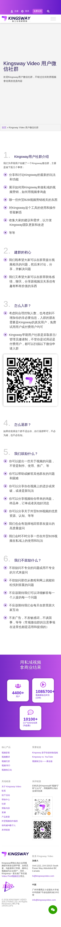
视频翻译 (6, 757)
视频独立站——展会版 (42, 761)
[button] (48, 11)
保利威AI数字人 (9, 825)
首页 (4, 127)
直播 (4, 812)
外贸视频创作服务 (10, 821)
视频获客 (6, 752)
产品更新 (6, 817)
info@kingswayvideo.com (44, 900)
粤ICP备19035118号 (11, 905)
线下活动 (6, 795)
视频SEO (6, 765)
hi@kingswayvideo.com (43, 876)
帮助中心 (6, 799)
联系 (4, 791)
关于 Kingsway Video (11, 786)
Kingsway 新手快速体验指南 (45, 752)
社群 (4, 804)
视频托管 (6, 761)
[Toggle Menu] (53, 18)
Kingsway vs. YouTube (42, 757)
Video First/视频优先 (11, 876)
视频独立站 (7, 770)
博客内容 (6, 808)
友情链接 (6, 830)
